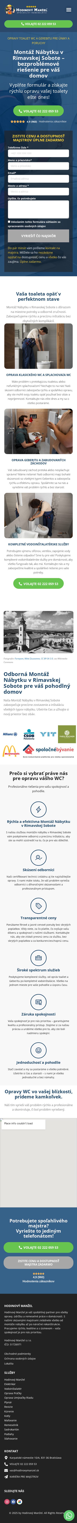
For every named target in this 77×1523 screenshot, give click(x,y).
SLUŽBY (9, 1373)
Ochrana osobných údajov (20, 1358)
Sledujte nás (14, 1491)
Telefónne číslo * (18, 147)
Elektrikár (10, 1384)
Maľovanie (10, 1420)
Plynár (8, 1402)
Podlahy (9, 1434)
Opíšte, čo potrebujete (22, 198)
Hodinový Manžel (14, 1379)
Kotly (7, 1416)
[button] (69, 10)
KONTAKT (11, 1451)
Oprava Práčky (12, 1393)
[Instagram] (7, 1501)
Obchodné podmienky (17, 1353)
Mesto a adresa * (18, 185)
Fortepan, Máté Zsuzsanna (27, 658)
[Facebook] (13, 1501)
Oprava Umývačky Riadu (18, 1397)
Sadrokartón (11, 1429)
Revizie (8, 1406)
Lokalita (8, 1363)
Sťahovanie (11, 1438)
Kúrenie (9, 1411)
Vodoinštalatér (13, 1388)
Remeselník (11, 1425)
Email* (12, 173)
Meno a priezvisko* (20, 160)
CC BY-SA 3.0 (47, 658)
